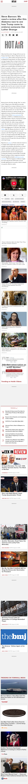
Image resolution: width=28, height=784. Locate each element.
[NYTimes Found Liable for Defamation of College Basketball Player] (14, 608)
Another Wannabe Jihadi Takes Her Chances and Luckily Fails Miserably (14, 542)
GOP (12, 198)
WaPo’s (3, 129)
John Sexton (4, 624)
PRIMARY (23, 201)
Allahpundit (5, 32)
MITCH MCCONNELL (6, 201)
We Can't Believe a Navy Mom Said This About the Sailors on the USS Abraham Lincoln (13, 697)
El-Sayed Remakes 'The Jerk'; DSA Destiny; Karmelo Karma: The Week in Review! (14, 467)
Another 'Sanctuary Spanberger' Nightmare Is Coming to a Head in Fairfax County (13, 749)
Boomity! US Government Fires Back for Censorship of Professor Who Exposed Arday (15, 412)
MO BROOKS (16, 201)
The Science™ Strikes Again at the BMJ (13, 647)
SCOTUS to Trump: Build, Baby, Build (14, 421)
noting (9, 143)
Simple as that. (4, 57)
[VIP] (25, 1)
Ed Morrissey (5, 472)
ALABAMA (7, 198)
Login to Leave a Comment (14, 370)
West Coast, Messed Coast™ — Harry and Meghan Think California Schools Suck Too (14, 775)
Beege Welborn (5, 547)
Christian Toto (5, 498)
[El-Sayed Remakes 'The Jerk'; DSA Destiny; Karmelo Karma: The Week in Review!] (14, 457)
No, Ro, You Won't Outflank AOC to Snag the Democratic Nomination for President (14, 570)
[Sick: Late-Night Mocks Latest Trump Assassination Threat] (14, 484)
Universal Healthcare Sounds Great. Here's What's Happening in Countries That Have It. (14, 435)
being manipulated (16, 115)
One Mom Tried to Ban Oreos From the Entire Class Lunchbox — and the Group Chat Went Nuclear (13, 723)
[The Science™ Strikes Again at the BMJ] (14, 637)
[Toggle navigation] (2, 1)
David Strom (5, 575)
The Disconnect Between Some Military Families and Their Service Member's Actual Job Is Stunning (14, 441)
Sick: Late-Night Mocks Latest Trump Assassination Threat (12, 494)
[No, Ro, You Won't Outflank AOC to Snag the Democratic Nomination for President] (14, 559)
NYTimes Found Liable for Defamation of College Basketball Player (13, 619)
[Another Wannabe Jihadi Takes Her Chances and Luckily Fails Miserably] (14, 531)
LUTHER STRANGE (19, 198)
